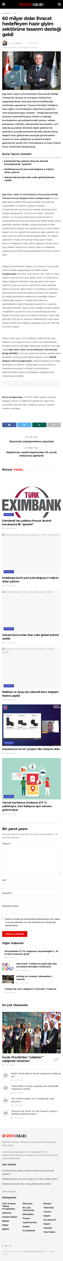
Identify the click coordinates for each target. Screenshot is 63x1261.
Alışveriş (6, 1213)
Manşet (47, 1203)
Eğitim (5, 1229)
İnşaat (26, 1226)
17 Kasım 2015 (22, 983)
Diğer (14, 13)
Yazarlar (47, 1228)
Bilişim (5, 1221)
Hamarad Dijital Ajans (33, 1251)
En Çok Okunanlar (28, 1209)
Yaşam (46, 1224)
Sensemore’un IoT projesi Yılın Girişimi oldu (31, 749)
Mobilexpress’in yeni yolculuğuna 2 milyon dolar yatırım (30, 1179)
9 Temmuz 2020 (10, 528)
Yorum (6, 843)
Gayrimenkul (30, 1222)
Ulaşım (46, 1215)
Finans (26, 1218)
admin (18, 43)
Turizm (47, 1211)
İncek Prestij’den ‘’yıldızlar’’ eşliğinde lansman (22, 1059)
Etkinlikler (28, 1214)
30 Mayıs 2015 (33, 43)
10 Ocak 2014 (11, 958)
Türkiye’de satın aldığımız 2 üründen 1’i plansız (30, 989)
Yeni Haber (49, 1232)
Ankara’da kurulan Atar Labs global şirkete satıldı (26, 1184)
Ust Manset (49, 1220)
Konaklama (29, 1230)
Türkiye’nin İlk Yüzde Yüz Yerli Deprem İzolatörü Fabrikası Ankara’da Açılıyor (34, 1112)
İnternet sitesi (10, 906)
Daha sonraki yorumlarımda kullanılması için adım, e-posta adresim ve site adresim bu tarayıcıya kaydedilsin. (32, 922)
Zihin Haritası (8, 1191)
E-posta (7, 893)
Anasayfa (6, 13)
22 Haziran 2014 (24, 970)
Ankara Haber (9, 1217)
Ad (4, 880)
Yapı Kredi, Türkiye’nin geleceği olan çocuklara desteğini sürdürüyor (36, 965)
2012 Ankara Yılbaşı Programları (9, 1206)
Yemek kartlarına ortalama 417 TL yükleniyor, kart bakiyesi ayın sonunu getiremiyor (27, 806)
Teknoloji (48, 1207)
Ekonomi (9, 514)
